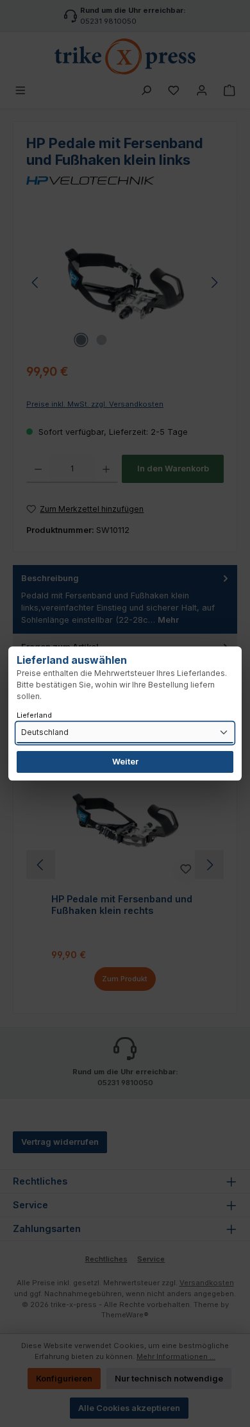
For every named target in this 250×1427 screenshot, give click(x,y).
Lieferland (34, 715)
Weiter (125, 761)
